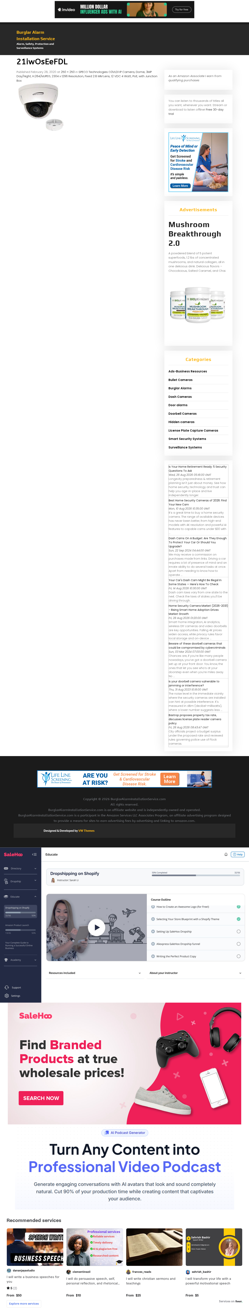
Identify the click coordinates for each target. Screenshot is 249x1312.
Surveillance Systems (185, 447)
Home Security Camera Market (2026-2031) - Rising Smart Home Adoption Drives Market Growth (198, 610)
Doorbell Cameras (182, 414)
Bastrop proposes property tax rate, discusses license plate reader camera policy (195, 719)
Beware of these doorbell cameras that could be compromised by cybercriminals (197, 646)
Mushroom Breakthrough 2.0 (194, 234)
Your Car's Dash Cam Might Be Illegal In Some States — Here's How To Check (195, 582)
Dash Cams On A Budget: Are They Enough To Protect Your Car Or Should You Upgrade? (198, 542)
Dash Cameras (180, 397)
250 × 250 (68, 72)
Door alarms (178, 405)
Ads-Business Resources (187, 371)
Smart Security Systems (187, 439)
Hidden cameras (181, 422)
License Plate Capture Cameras (193, 430)
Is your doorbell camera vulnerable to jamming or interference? (194, 683)
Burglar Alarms (180, 388)
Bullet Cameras (180, 380)
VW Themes (86, 830)
